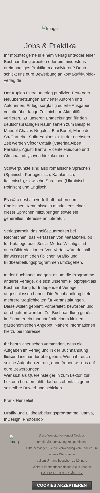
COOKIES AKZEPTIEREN (62, 485)
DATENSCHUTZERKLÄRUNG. (62, 473)
